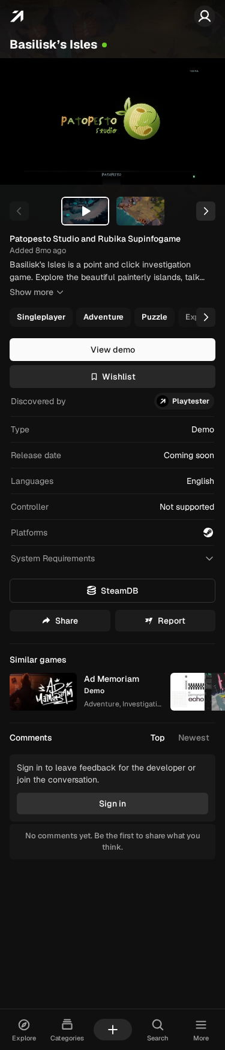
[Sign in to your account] (204, 16)
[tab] (85, 211)
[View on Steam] (208, 532)
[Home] (16, 16)
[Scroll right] (205, 317)
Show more (31, 292)
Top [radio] (158, 737)
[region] (112, 121)
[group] (111, 317)
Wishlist (119, 376)
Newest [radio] (193, 737)
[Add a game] (113, 1029)
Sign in (112, 803)
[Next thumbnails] (205, 211)
